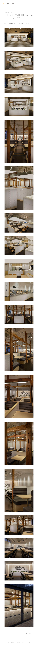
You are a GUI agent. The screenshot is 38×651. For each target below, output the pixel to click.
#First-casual (8, 12)
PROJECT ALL (29, 634)
